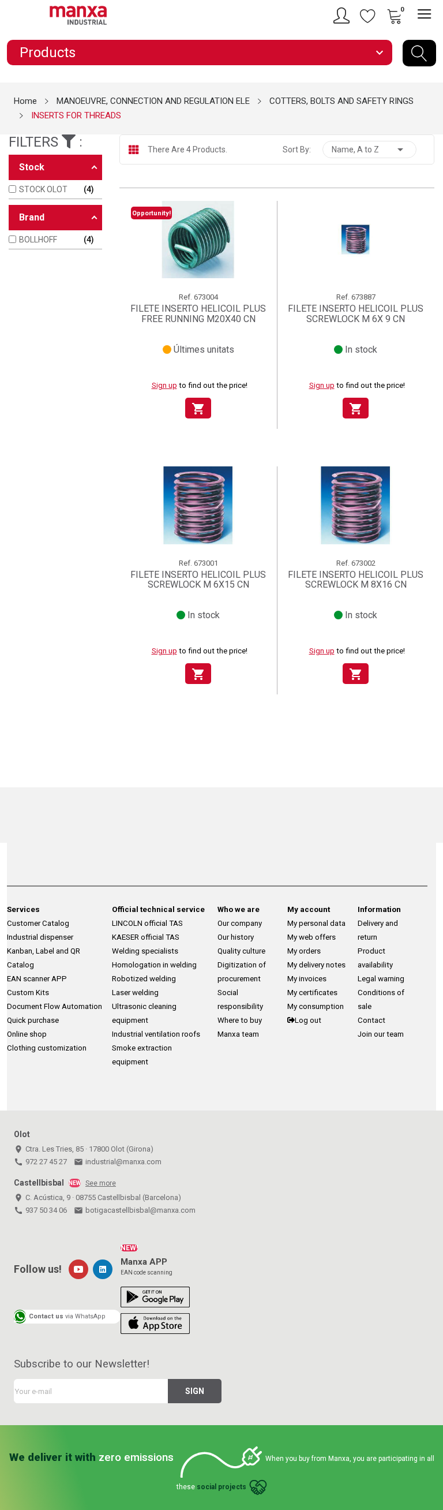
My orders (304, 951)
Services (23, 909)
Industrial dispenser (40, 937)
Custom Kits (28, 992)
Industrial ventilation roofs (156, 1034)
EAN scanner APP (37, 978)
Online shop (27, 1034)
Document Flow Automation (54, 1006)
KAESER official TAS (145, 937)
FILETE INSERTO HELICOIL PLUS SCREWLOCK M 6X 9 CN (355, 314)
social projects (221, 1487)
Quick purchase (33, 1020)
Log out (308, 1020)
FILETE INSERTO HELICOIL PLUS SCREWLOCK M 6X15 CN (198, 580)
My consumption (315, 1006)
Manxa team (238, 1034)
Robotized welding (144, 978)
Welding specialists (145, 951)
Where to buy (239, 1020)
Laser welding (135, 992)
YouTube (78, 1269)
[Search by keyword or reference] (419, 53)
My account (308, 909)
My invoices (306, 978)
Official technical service (158, 909)
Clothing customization (47, 1048)
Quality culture (241, 951)
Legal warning (381, 978)
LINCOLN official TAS (147, 923)
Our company (239, 923)
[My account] (343, 15)
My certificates (312, 992)
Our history (235, 937)
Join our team (381, 1034)
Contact (371, 1020)
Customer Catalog (38, 923)
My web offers (311, 937)
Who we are (238, 909)
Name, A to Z (369, 149)
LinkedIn (102, 1269)
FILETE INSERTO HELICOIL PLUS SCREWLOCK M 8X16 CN (355, 580)
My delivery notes (316, 964)
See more (100, 1183)
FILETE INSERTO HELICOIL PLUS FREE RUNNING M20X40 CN (198, 314)
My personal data (316, 923)
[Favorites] (368, 15)
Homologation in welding (154, 964)
